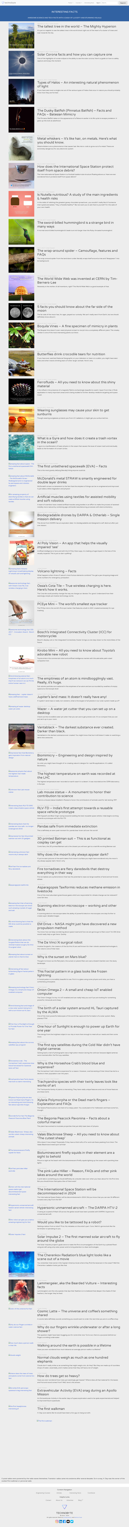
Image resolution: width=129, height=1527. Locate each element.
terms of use (78, 1517)
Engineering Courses (43, 1493)
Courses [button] (78, 3)
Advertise (70, 1500)
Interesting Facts (89, 3)
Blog (80, 1500)
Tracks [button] (70, 3)
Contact (48, 1500)
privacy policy (67, 1517)
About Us (59, 1500)
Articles (59, 1493)
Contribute (91, 1493)
